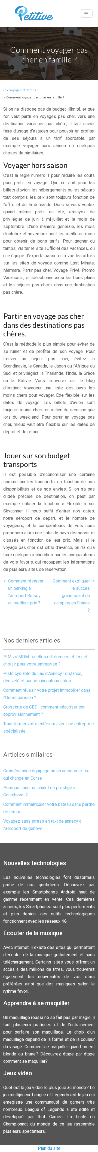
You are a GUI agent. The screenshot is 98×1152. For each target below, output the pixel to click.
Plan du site (49, 1148)
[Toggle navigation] (86, 13)
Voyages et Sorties (22, 90)
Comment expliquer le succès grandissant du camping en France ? (71, 595)
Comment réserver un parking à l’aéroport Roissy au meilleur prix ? (26, 591)
